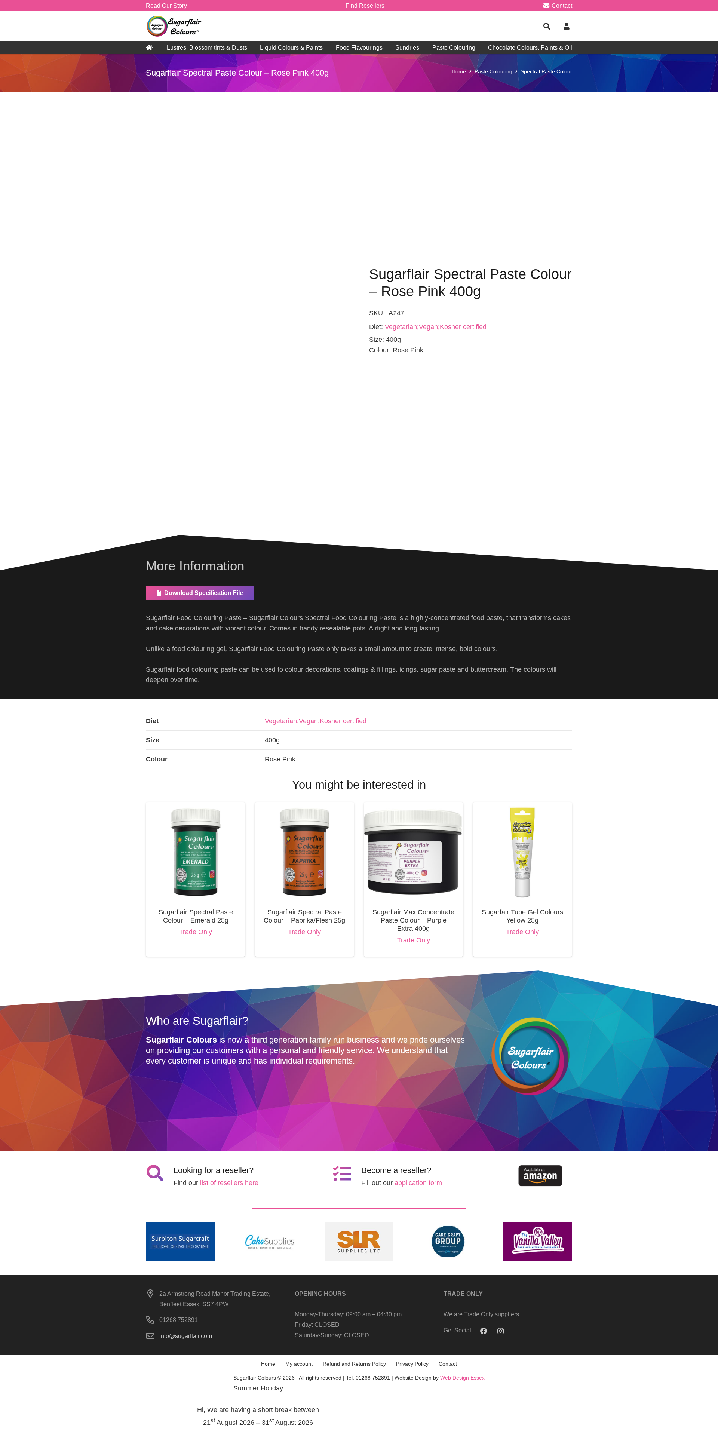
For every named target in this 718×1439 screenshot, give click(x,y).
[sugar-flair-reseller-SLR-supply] (359, 1241)
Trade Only (195, 932)
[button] (546, 26)
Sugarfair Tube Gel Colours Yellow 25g (522, 916)
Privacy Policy (412, 1364)
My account (299, 1364)
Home (459, 71)
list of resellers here (229, 1183)
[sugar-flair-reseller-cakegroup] (448, 1241)
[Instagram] (500, 1331)
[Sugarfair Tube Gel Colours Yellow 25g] (522, 807)
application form (418, 1183)
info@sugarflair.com (185, 1335)
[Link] (174, 26)
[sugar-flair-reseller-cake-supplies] (269, 1241)
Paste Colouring (493, 71)
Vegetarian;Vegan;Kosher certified (436, 327)
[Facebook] (483, 1331)
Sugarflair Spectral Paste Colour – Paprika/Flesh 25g (304, 916)
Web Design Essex (462, 1378)
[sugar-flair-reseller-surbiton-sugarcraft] (180, 1241)
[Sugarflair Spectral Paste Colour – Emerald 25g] (195, 807)
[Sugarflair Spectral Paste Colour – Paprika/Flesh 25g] (304, 807)
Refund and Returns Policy (354, 1364)
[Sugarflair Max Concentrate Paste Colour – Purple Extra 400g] (413, 807)
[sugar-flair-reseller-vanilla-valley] (537, 1241)
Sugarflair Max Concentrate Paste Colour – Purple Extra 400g (413, 920)
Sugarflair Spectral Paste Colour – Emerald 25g (196, 916)
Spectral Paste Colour (546, 71)
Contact (448, 1364)
